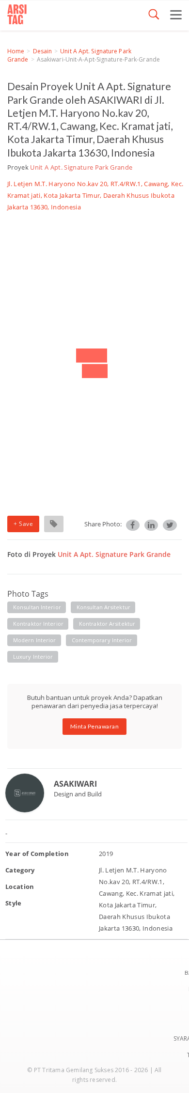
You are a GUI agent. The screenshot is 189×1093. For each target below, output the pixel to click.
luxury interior (33, 656)
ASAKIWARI (75, 783)
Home (15, 51)
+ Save (23, 524)
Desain (42, 51)
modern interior (34, 640)
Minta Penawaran (94, 726)
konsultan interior (37, 607)
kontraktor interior (38, 623)
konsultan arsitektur (103, 607)
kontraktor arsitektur (107, 623)
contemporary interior (102, 640)
